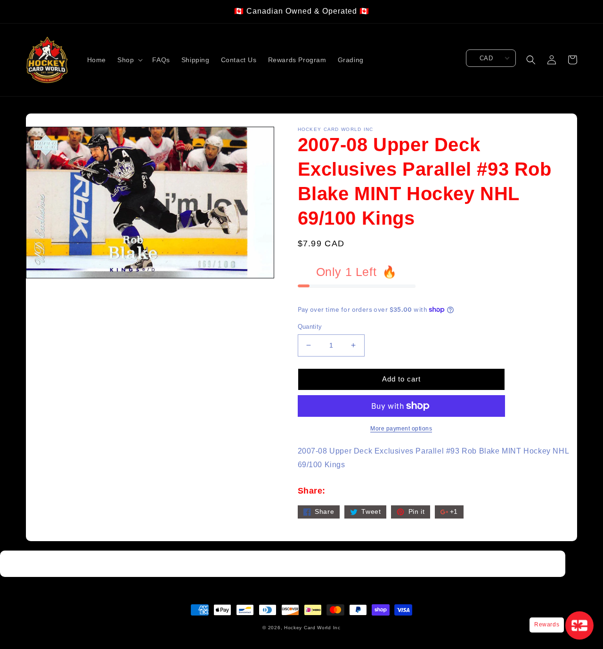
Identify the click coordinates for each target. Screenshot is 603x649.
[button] (129, 60)
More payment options (401, 428)
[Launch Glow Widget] (579, 625)
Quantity (310, 326)
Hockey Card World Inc (312, 627)
